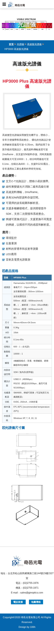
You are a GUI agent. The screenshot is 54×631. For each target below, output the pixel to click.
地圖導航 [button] (36, 602)
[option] (27, 111)
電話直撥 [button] (18, 602)
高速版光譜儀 (34, 44)
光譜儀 (20, 44)
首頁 (11, 44)
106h (32, 627)
